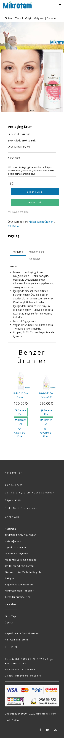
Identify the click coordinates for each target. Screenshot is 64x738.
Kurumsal (11, 528)
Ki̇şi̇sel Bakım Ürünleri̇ (41, 221)
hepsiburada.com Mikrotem (22, 633)
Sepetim (52, 18)
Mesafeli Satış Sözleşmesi (21, 559)
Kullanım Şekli (36, 251)
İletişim (9, 578)
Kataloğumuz (13, 541)
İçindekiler (34, 258)
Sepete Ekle (21, 412)
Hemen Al (21, 421)
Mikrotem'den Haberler (19, 590)
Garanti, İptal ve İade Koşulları (24, 572)
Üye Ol (9, 622)
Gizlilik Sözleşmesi (16, 553)
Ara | (10, 18)
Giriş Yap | (40, 18)
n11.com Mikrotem (16, 639)
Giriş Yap (10, 616)
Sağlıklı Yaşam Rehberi (19, 584)
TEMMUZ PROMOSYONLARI (21, 535)
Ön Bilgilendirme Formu (19, 565)
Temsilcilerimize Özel (18, 597)
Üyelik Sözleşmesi (16, 547)
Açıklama (18, 251)
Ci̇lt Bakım (14, 226)
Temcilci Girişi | (24, 18)
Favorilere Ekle (20, 212)
